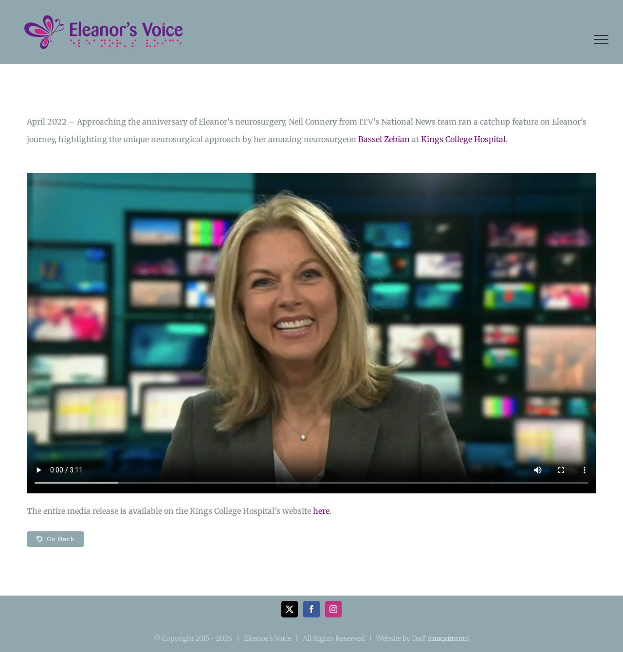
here (321, 511)
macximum (448, 638)
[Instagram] (333, 609)
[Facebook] (311, 609)
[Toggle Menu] (601, 39)
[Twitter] (289, 609)
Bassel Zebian (384, 139)
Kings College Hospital (463, 139)
